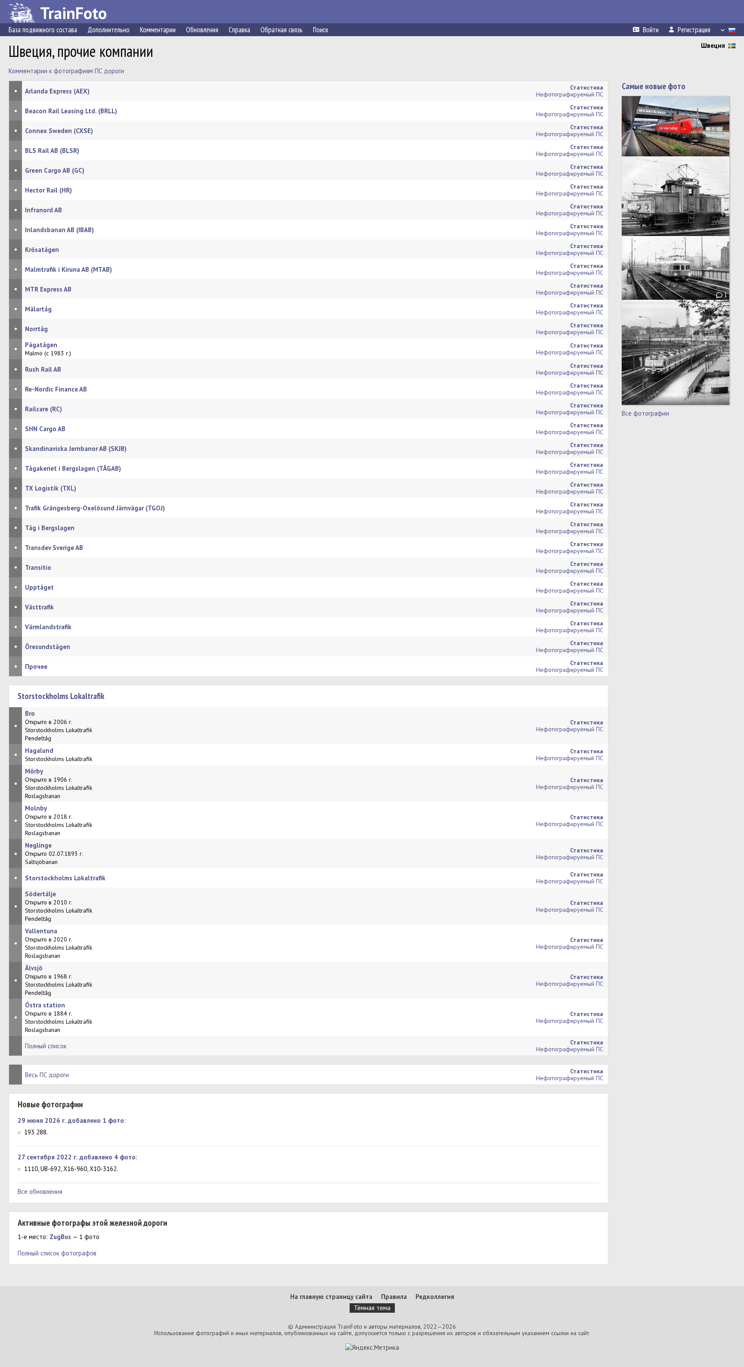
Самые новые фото (653, 86)
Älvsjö (34, 968)
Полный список (46, 1046)
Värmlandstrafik (48, 627)
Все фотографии (645, 413)
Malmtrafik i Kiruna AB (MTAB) (68, 269)
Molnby (36, 808)
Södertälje (40, 894)
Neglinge (38, 845)
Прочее (36, 666)
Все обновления (40, 1191)
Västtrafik (39, 607)
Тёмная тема (372, 1308)
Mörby (34, 771)
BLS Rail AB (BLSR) (52, 150)
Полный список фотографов (57, 1253)
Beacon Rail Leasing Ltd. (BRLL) (71, 111)
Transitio (38, 567)
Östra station (45, 1005)
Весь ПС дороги (47, 1075)
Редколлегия (434, 1296)
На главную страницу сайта (331, 1296)
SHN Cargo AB (45, 429)
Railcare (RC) (43, 409)
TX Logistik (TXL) (50, 488)
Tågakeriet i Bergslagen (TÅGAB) (73, 468)
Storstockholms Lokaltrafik (61, 696)
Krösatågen (42, 249)
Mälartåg (38, 309)
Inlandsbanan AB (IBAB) (59, 230)
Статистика (586, 1042)
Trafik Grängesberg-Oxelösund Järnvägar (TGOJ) (95, 508)
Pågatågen (41, 345)
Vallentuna (41, 931)
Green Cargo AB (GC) (54, 170)
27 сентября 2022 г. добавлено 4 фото (77, 1157)
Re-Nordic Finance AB (56, 389)
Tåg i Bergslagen (49, 528)
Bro (30, 713)
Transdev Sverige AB (54, 548)
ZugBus (60, 1237)
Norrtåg (36, 329)
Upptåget (39, 587)
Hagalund (39, 750)
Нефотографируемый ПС (569, 94)
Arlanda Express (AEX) (57, 91)
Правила (394, 1296)
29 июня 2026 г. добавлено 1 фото (71, 1120)
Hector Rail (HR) (48, 190)
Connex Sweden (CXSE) (59, 131)
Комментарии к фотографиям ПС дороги (66, 71)
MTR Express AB (48, 289)
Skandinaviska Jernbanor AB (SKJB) (76, 448)
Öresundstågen (47, 647)
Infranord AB (43, 210)
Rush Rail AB (43, 369)
